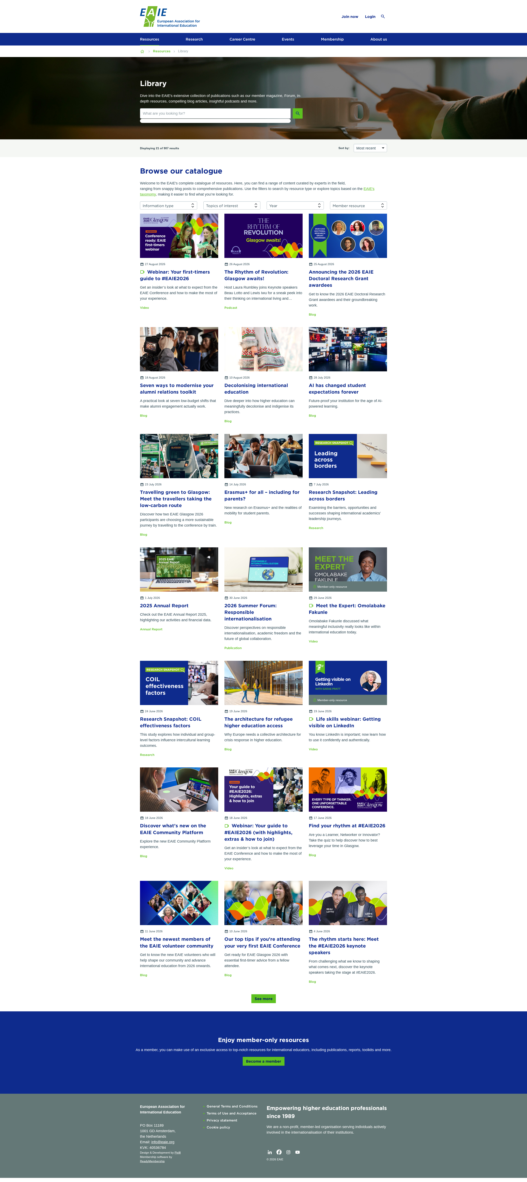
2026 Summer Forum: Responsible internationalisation (250, 612)
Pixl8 (178, 1152)
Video (144, 308)
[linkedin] (270, 1152)
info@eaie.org (162, 1142)
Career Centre (242, 39)
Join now (350, 16)
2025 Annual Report (164, 605)
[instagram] (288, 1152)
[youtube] (297, 1152)
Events (288, 39)
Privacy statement (222, 1120)
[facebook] (279, 1152)
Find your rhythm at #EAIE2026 (347, 826)
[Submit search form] (298, 113)
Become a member (263, 1061)
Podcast (230, 308)
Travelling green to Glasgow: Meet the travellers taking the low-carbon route (176, 498)
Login (370, 16)
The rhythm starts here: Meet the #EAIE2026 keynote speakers (344, 945)
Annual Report (151, 629)
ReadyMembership (152, 1161)
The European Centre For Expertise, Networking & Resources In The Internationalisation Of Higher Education (142, 51)
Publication (233, 648)
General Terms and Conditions (232, 1106)
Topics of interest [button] (222, 206)
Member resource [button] (349, 206)
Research (194, 39)
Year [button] (273, 206)
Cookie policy (218, 1127)
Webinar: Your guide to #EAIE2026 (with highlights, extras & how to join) (258, 832)
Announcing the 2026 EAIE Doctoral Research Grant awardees (341, 278)
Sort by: (344, 148)
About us (378, 39)
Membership (332, 39)
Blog (312, 314)
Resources (149, 39)
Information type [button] (158, 206)
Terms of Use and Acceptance (232, 1113)
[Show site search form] (383, 16)
